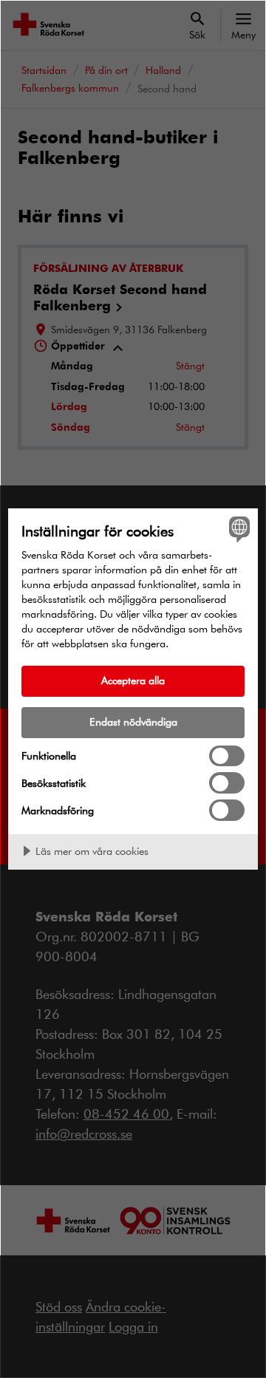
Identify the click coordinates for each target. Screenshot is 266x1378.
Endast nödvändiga (133, 721)
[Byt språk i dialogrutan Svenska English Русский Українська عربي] (237, 529)
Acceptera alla (133, 680)
